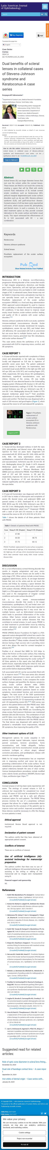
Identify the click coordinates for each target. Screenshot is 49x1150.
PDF (41, 36)
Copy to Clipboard (11, 160)
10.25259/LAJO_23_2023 (28, 156)
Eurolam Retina (32, 1104)
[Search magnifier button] (46, 14)
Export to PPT (13, 433)
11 (27, 775)
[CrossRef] (13, 900)
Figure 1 (36, 401)
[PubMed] (20, 900)
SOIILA (42, 1104)
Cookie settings (24, 1133)
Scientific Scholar (15, 1106)
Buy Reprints (17, 35)
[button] (45, 6)
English (7, 45)
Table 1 (5, 517)
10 (30, 701)
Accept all (24, 1144)
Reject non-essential (24, 1138)
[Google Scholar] (30, 900)
